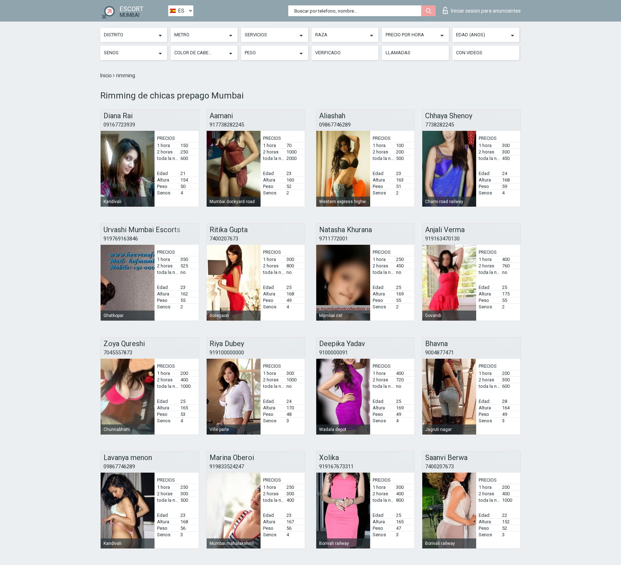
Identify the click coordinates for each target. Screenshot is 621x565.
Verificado (328, 52)
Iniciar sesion (486, 11)
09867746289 (335, 124)
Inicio (106, 75)
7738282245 (439, 124)
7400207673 (224, 238)
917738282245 (227, 124)
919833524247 (227, 466)
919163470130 (442, 238)
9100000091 (333, 352)
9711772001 (333, 238)
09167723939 (119, 124)
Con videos (469, 52)
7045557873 (118, 352)
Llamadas (398, 52)
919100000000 (227, 352)
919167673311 (336, 466)
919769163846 (121, 238)
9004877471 (439, 352)
